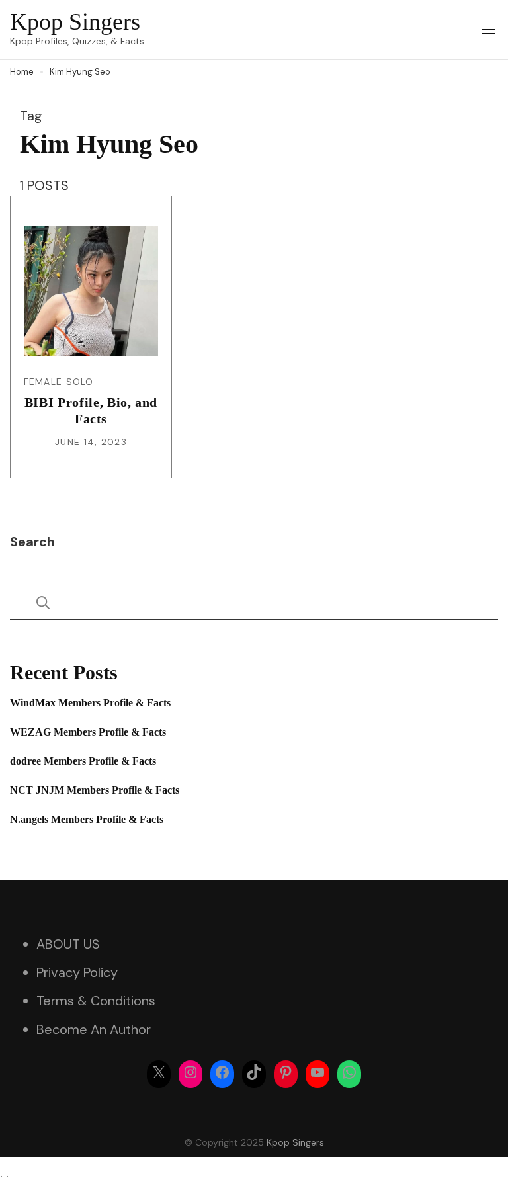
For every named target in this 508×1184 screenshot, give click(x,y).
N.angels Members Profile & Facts (86, 819)
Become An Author (93, 1029)
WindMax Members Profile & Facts (90, 702)
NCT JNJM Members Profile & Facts (94, 790)
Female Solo (59, 382)
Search (32, 541)
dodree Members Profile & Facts (83, 761)
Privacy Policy (77, 972)
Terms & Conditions (95, 1000)
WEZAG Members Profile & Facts (88, 732)
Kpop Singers (75, 22)
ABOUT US (68, 943)
